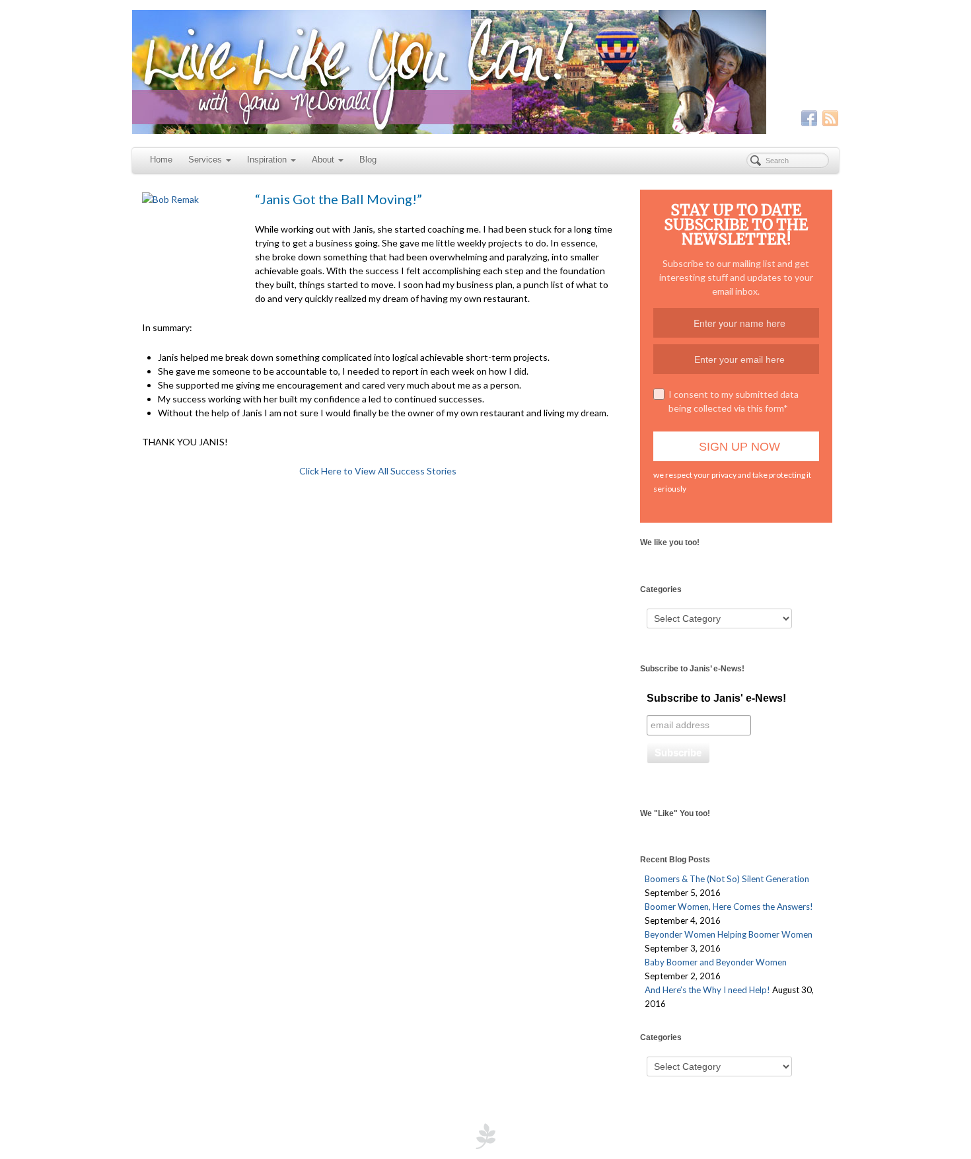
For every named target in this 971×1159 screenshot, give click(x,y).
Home (161, 160)
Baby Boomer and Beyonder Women (716, 962)
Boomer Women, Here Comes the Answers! (729, 906)
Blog (368, 160)
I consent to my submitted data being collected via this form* (733, 401)
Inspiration (267, 160)
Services (205, 160)
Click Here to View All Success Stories (377, 470)
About (323, 160)
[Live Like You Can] (485, 72)
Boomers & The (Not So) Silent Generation (727, 879)
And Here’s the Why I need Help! (707, 990)
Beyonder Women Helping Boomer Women (728, 934)
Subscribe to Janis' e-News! (716, 698)
